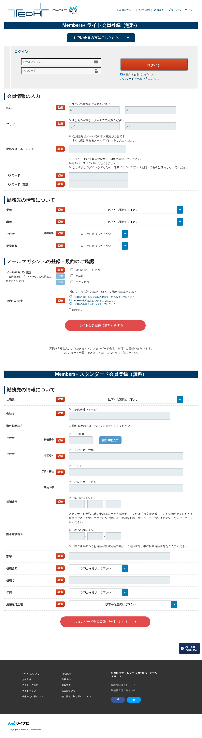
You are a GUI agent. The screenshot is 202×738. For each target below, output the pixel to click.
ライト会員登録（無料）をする (101, 325)
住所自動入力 (110, 440)
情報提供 (66, 685)
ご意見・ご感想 (30, 685)
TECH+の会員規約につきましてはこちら (94, 304)
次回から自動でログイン (138, 74)
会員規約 (159, 9)
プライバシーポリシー (182, 9)
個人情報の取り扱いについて (77, 696)
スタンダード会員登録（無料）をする (101, 621)
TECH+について (125, 9)
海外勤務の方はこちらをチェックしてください (101, 425)
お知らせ (27, 679)
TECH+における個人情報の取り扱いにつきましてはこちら (103, 297)
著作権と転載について (34, 696)
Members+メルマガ (88, 269)
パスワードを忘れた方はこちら (139, 78)
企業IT (80, 276)
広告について (69, 691)
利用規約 (144, 9)
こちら (111, 352)
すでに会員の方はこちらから (96, 38)
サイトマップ (29, 691)
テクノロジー (84, 282)
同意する (77, 309)
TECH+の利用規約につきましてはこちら (94, 300)
